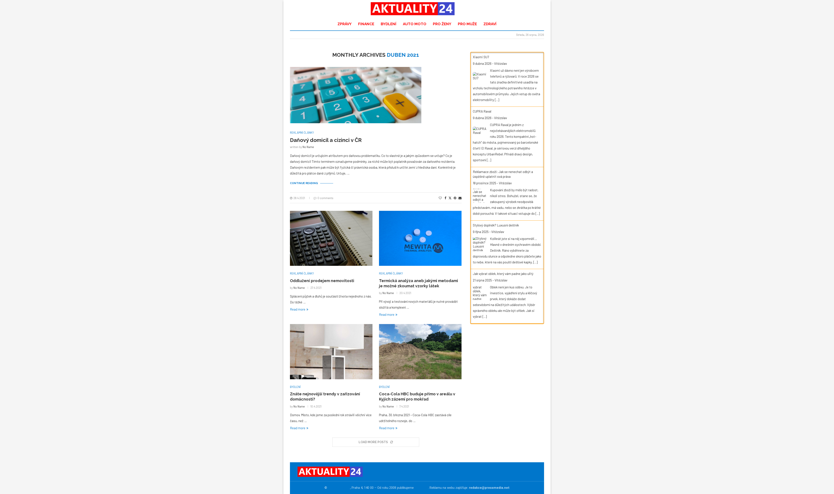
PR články (421, 488)
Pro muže (467, 24)
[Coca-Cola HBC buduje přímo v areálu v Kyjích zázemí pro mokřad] (420, 351)
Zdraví (489, 24)
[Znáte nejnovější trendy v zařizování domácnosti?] (331, 351)
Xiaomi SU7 (481, 57)
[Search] (537, 8)
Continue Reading (304, 183)
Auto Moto (414, 24)
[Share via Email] (460, 198)
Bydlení (388, 24)
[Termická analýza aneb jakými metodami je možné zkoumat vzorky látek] (420, 238)
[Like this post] (440, 198)
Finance (366, 24)
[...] (497, 100)
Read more (297, 309)
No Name (308, 147)
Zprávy (345, 24)
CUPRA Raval (482, 111)
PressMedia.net (339, 488)
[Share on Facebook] (445, 198)
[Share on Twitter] (450, 198)
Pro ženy (442, 24)
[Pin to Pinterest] (455, 198)
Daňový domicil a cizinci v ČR (326, 140)
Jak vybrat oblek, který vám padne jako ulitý (503, 274)
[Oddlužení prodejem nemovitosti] (331, 238)
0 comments (325, 198)
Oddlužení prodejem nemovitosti (322, 280)
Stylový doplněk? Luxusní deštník (496, 225)
